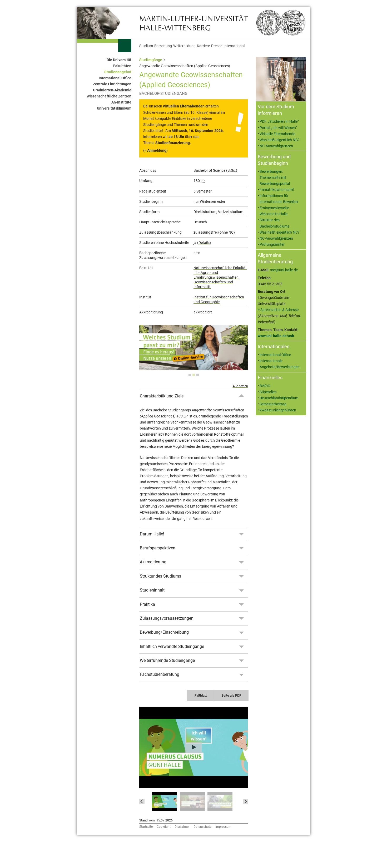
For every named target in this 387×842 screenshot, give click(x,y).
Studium (146, 46)
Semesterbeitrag (273, 404)
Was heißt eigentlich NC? (280, 140)
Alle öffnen (240, 386)
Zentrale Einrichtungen (112, 84)
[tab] (189, 375)
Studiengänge (150, 60)
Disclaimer (182, 827)
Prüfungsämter (272, 244)
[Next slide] (245, 801)
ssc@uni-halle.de (284, 270)
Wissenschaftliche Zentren (109, 96)
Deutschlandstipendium (279, 398)
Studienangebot (117, 72)
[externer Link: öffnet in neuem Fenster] (193, 367)
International (234, 46)
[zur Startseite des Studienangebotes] (193, 22)
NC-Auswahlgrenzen (276, 146)
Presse (216, 46)
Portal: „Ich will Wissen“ (278, 128)
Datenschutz (202, 827)
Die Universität (119, 60)
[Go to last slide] (142, 801)
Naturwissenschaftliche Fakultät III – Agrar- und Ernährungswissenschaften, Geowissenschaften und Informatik (220, 277)
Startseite (146, 827)
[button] (164, 801)
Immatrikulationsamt (277, 190)
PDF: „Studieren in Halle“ (279, 121)
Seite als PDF (231, 695)
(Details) (204, 242)
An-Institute (121, 102)
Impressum (223, 827)
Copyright (164, 827)
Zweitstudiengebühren (278, 410)
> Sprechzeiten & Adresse (278, 310)
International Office (115, 78)
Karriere (203, 46)
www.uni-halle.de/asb (276, 336)
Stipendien (268, 392)
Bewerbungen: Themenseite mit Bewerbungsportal (275, 177)
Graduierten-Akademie (112, 90)
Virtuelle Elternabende (277, 134)
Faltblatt (201, 695)
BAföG (265, 386)
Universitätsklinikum (114, 108)
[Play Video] (193, 747)
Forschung (163, 46)
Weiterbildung (184, 46)
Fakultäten (122, 66)
